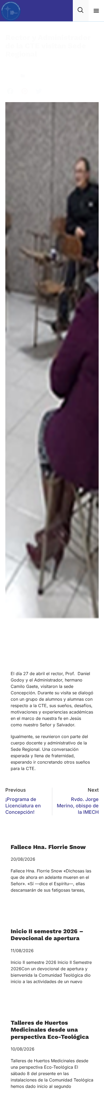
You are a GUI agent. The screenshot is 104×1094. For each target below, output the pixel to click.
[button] (96, 10)
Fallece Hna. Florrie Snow (48, 847)
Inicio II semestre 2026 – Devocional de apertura (47, 934)
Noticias (75, 75)
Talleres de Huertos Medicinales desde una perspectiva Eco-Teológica (50, 1029)
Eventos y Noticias (46, 75)
